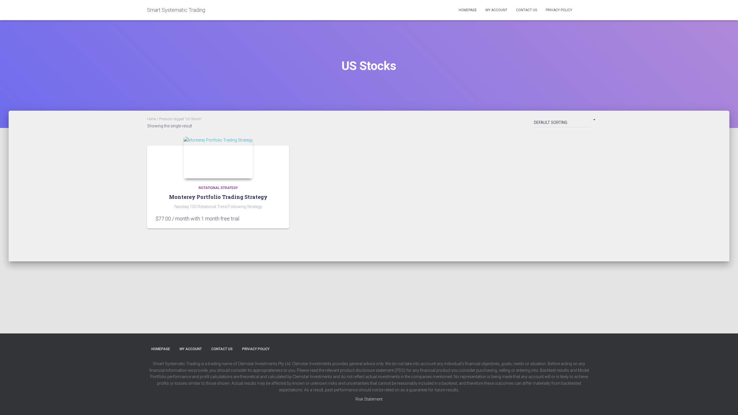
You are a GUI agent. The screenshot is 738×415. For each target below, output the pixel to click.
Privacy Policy (559, 10)
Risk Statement (369, 399)
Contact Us (526, 10)
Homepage (468, 10)
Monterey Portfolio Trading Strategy (218, 196)
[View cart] (584, 10)
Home (151, 119)
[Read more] (277, 218)
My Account (496, 10)
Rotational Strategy (218, 188)
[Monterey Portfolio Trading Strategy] (218, 157)
